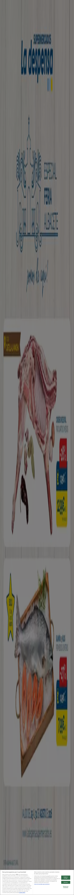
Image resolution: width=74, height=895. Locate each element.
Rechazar (66, 882)
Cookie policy (22, 892)
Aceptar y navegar (66, 877)
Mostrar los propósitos (65, 887)
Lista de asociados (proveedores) (41, 884)
